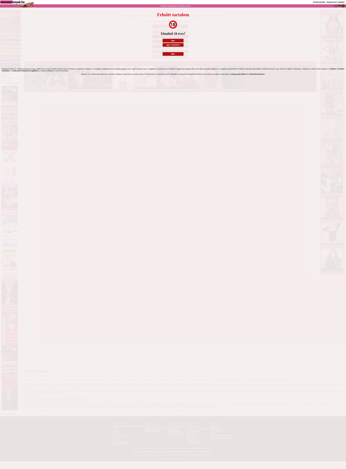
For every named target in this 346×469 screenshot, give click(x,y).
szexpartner (172, 6)
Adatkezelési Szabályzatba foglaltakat (25, 71)
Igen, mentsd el (173, 45)
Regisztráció (332, 2)
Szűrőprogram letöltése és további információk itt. (247, 74)
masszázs (182, 6)
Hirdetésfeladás (319, 2)
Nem (173, 54)
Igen (173, 41)
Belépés (341, 2)
